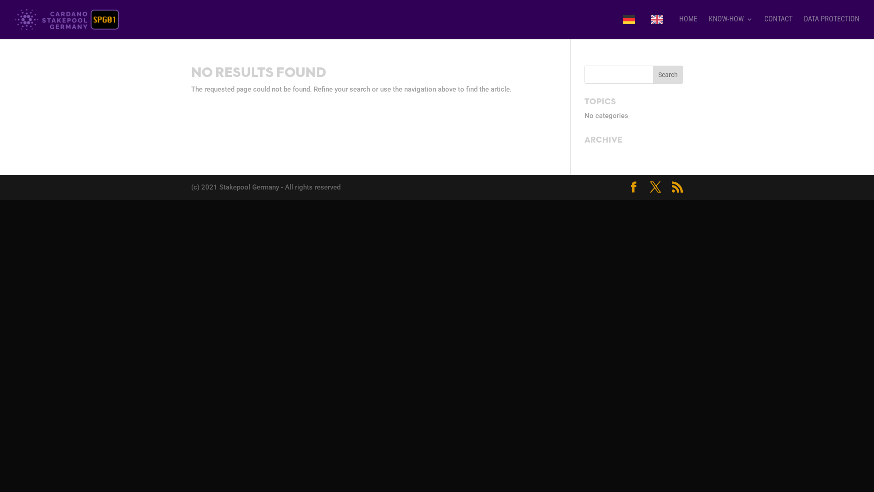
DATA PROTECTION (831, 19)
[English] (659, 27)
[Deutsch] (631, 27)
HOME (688, 19)
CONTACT (778, 19)
